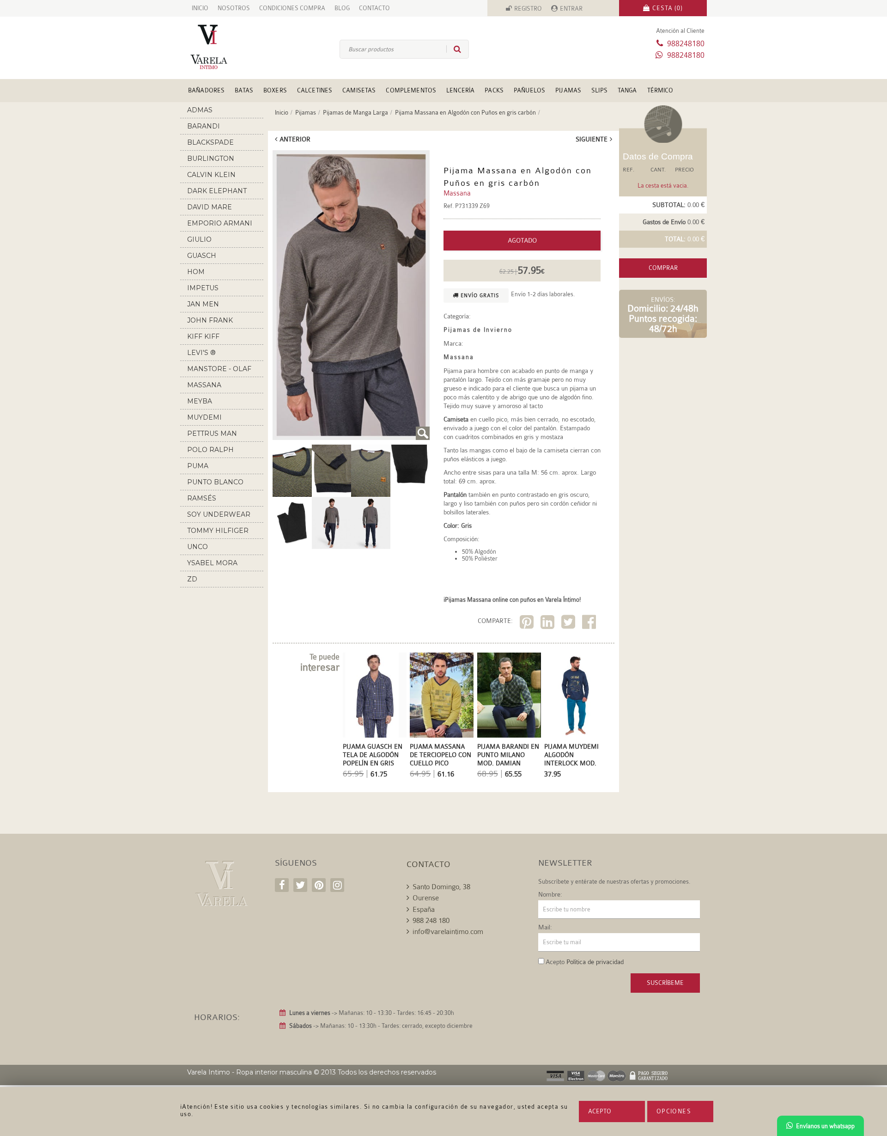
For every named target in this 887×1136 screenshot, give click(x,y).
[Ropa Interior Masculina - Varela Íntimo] (224, 47)
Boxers (275, 90)
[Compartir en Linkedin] (548, 624)
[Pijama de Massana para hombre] (351, 295)
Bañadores (206, 90)
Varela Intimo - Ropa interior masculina (249, 1072)
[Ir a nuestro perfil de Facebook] (282, 885)
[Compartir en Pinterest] (527, 624)
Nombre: (550, 894)
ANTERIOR (294, 139)
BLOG (342, 8)
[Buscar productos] (454, 49)
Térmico (660, 90)
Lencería (460, 90)
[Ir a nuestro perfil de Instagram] (337, 885)
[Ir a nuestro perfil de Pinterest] (319, 885)
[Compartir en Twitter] (569, 624)
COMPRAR (663, 267)
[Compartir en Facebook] (590, 624)
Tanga (627, 90)
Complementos (411, 90)
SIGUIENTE (592, 139)
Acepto (599, 1111)
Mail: (545, 927)
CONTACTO (374, 8)
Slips (599, 90)
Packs (494, 90)
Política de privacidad (595, 961)
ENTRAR (571, 8)
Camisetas (359, 90)
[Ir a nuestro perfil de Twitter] (300, 885)
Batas (244, 90)
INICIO (200, 8)
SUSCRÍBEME (665, 982)
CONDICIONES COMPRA (292, 8)
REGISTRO (528, 8)
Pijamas (568, 90)
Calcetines (314, 90)
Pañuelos (529, 90)
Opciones (673, 1111)
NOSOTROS (234, 8)
